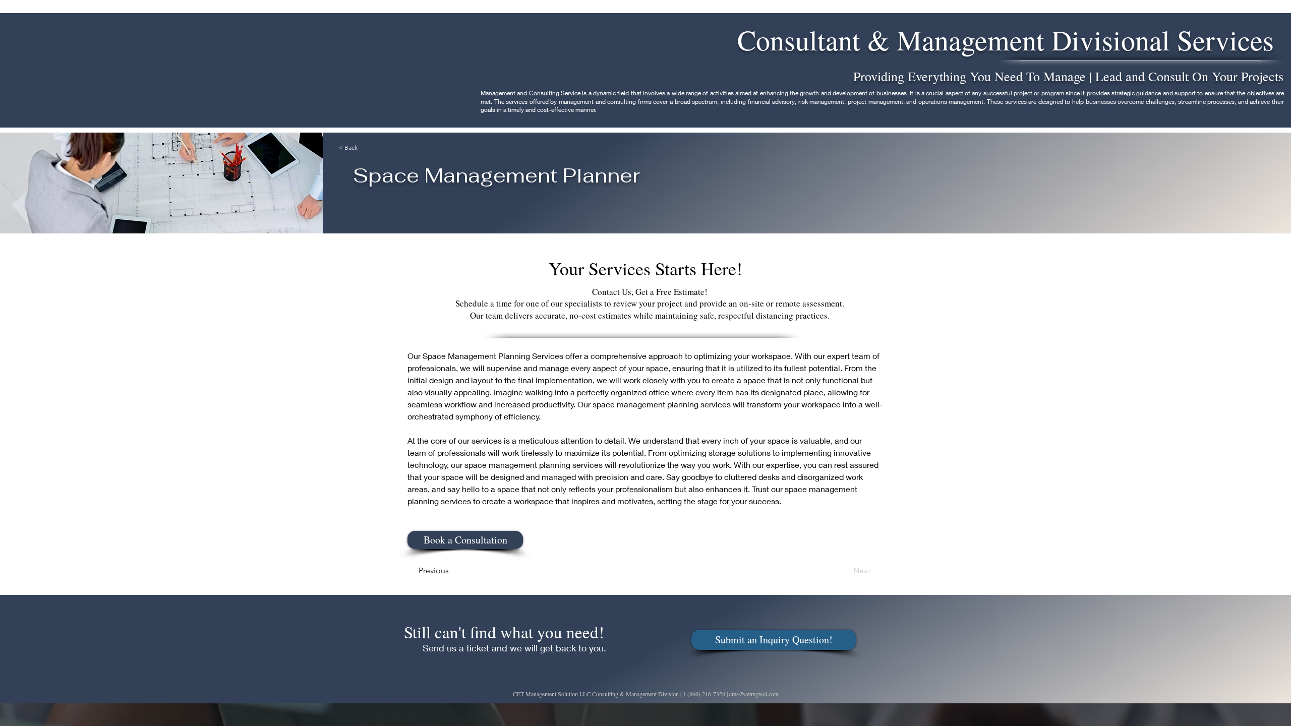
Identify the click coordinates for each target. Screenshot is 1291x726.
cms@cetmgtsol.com (754, 694)
